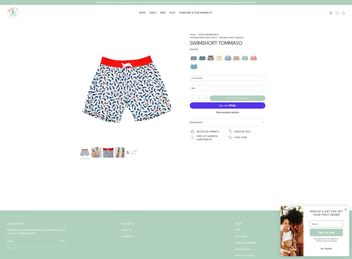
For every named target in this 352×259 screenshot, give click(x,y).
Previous (79, 89)
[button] (142, 13)
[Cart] (343, 13)
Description (196, 122)
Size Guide (241, 236)
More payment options (227, 112)
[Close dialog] (345, 209)
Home (193, 34)
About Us (126, 229)
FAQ (237, 229)
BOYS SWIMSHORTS (208, 34)
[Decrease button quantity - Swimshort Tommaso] (193, 98)
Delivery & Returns (245, 242)
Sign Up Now (326, 232)
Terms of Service (244, 255)
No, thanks (326, 248)
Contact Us (127, 236)
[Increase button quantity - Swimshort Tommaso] (204, 98)
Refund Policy (242, 249)
